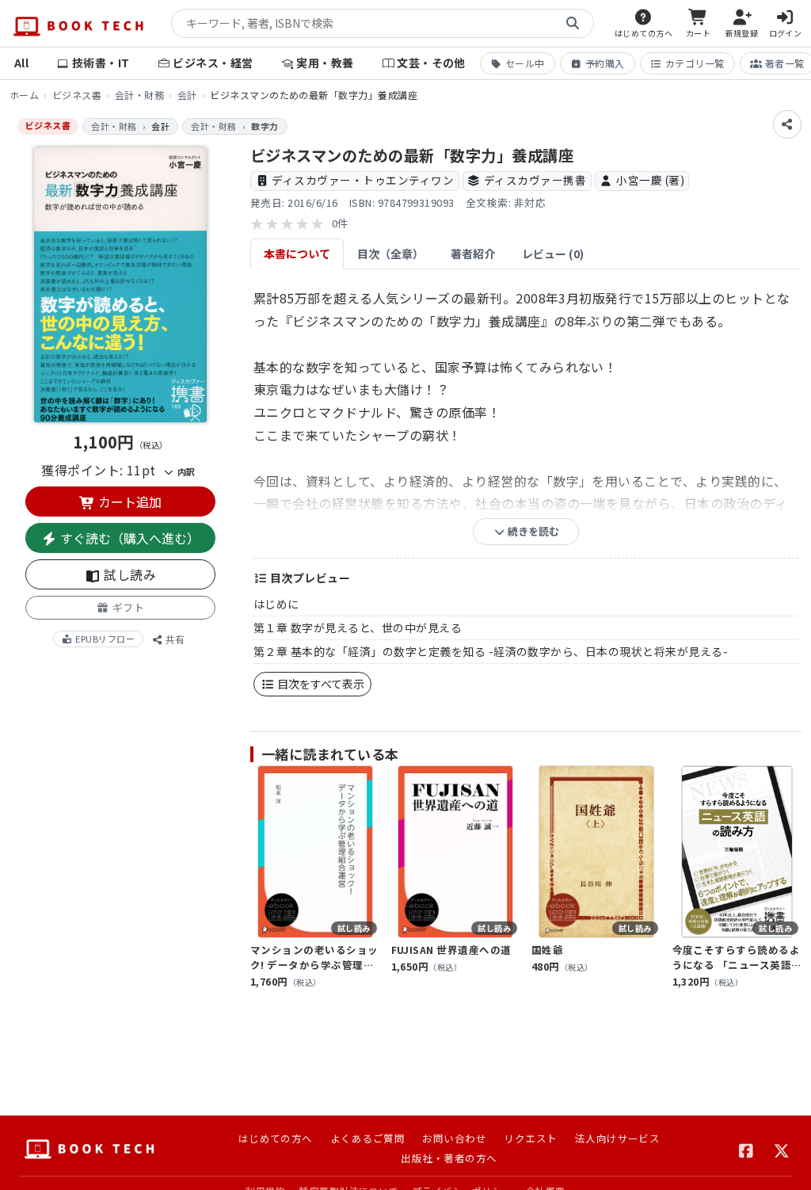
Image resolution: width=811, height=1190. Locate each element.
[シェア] (787, 124)
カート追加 (128, 501)
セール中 (525, 63)
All (21, 63)
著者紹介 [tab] (473, 253)
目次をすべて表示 (319, 684)
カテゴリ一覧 (695, 63)
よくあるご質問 (367, 1138)
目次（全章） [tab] (390, 253)
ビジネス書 (76, 94)
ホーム (24, 94)
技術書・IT (101, 63)
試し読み (128, 574)
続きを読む (532, 531)
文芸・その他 (431, 63)
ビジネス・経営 (213, 63)
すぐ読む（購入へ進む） (128, 537)
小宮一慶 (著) (650, 180)
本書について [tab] (297, 253)
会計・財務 (139, 94)
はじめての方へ (275, 1138)
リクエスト (530, 1138)
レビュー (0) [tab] (553, 253)
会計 (187, 94)
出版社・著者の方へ (449, 1157)
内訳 (184, 471)
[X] (782, 1148)
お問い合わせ (454, 1138)
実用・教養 (324, 63)
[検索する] (572, 23)
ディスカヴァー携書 (535, 180)
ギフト (126, 607)
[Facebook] (746, 1148)
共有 (174, 639)
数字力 (264, 126)
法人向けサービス (618, 1138)
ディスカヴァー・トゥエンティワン (363, 180)
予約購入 (605, 63)
